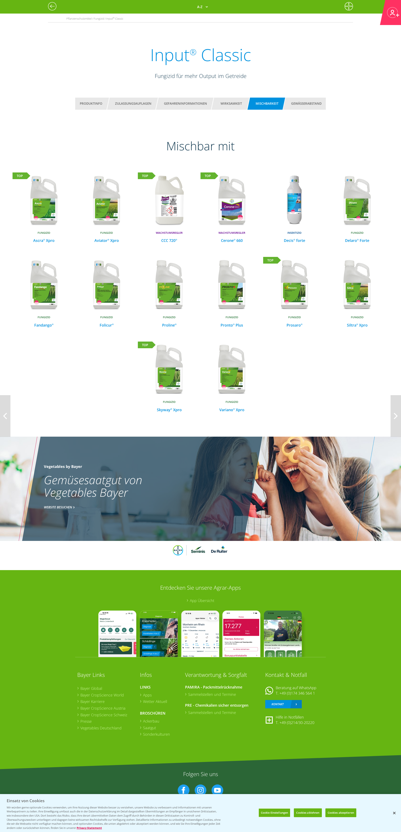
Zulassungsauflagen (133, 103)
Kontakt (278, 704)
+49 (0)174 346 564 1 (297, 693)
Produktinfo (91, 103)
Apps (147, 695)
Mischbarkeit (267, 103)
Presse (86, 721)
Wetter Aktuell (155, 701)
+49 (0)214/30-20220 (296, 722)
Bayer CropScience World (102, 695)
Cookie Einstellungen (274, 812)
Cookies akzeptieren (341, 812)
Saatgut (149, 727)
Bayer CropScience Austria (103, 708)
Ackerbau (151, 721)
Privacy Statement (89, 827)
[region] (200, 813)
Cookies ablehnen (307, 812)
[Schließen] (394, 813)
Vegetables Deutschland (101, 727)
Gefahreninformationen (185, 103)
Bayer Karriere (92, 701)
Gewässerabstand (306, 103)
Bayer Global (91, 688)
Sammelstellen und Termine (212, 694)
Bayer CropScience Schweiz (103, 714)
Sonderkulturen (156, 734)
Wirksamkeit (231, 103)
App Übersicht (202, 600)
